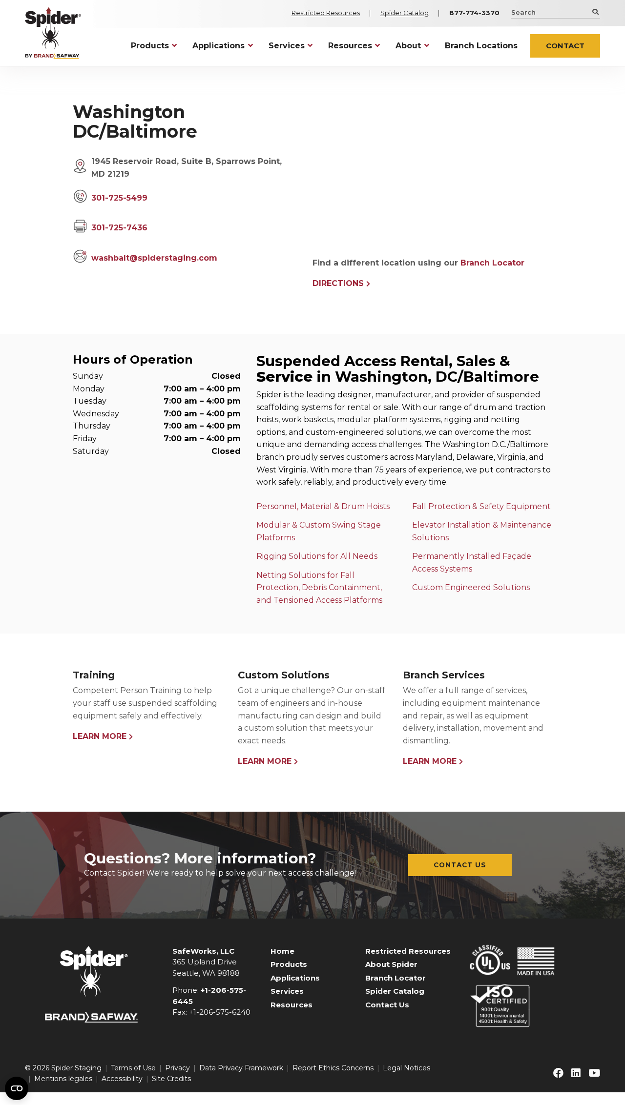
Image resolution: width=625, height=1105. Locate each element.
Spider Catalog (404, 13)
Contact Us (460, 865)
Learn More (99, 736)
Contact (565, 45)
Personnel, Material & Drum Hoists (323, 506)
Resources (291, 1004)
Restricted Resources (326, 13)
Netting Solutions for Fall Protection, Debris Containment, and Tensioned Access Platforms (319, 588)
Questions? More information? (200, 858)
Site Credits (171, 1078)
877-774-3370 (474, 13)
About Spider (391, 964)
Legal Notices (406, 1068)
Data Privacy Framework (241, 1068)
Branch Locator (492, 262)
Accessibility (122, 1078)
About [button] (408, 45)
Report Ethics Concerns (333, 1068)
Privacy (177, 1068)
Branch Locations (481, 45)
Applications (295, 977)
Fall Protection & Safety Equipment (481, 506)
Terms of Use (133, 1068)
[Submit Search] (594, 12)
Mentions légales (63, 1078)
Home (282, 951)
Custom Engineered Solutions (471, 587)
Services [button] (287, 45)
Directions (338, 283)
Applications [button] (218, 45)
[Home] (53, 33)
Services (287, 991)
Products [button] (150, 45)
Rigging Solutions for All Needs (316, 556)
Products (289, 964)
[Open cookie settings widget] (16, 1088)
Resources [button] (350, 45)
